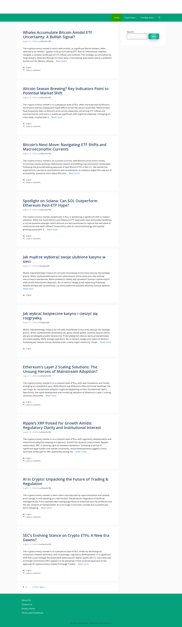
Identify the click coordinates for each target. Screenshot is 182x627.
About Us (26, 600)
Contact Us (27, 604)
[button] (159, 18)
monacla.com (32, 7)
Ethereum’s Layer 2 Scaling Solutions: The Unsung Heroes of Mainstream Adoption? (60, 369)
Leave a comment (33, 70)
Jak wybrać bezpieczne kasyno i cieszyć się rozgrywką (60, 315)
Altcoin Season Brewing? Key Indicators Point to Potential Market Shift (66, 91)
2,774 (35, 587)
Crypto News (129, 17)
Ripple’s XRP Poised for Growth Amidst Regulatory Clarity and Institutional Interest (62, 425)
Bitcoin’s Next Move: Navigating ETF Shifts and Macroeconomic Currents (64, 147)
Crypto (28, 67)
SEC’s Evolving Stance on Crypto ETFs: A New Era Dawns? (66, 537)
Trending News (147, 17)
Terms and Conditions (32, 612)
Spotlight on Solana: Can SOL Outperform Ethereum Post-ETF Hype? (60, 203)
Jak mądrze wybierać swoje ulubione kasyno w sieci (64, 259)
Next (43, 587)
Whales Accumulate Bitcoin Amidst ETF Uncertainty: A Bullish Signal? (57, 34)
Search (130, 31)
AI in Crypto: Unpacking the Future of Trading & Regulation (65, 481)
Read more (61, 61)
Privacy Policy (28, 608)
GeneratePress (105, 623)
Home (116, 17)
